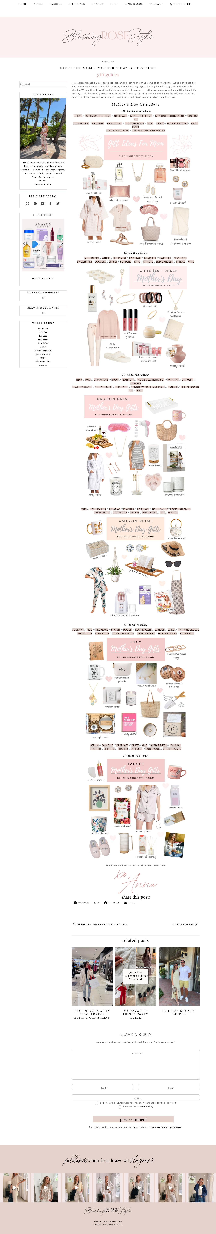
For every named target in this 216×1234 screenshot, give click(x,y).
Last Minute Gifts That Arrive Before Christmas (92, 1014)
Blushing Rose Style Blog (106, 1221)
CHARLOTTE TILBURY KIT (169, 115)
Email (171, 1088)
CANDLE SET (114, 123)
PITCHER (123, 748)
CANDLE (148, 261)
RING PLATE (102, 633)
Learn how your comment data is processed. (157, 1127)
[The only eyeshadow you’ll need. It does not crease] (46, 1188)
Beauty (98, 4)
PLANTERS (128, 379)
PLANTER (128, 509)
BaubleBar (43, 343)
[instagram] (28, 203)
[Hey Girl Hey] (43, 128)
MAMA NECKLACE (188, 629)
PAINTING (107, 745)
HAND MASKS (102, 512)
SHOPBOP (43, 339)
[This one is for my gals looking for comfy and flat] (201, 1188)
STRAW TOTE (101, 379)
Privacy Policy (145, 1106)
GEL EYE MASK (103, 387)
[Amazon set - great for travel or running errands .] (15, 1188)
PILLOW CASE (81, 123)
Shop (113, 4)
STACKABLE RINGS (123, 633)
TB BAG (78, 115)
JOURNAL (78, 629)
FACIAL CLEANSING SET (150, 379)
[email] (43, 203)
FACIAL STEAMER (180, 509)
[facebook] (50, 203)
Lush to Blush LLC (114, 1224)
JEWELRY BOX (98, 509)
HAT (162, 512)
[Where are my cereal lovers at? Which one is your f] (170, 1188)
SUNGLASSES (149, 512)
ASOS (43, 347)
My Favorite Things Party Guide (135, 1014)
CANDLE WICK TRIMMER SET (148, 387)
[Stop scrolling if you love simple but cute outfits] (139, 1188)
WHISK (106, 258)
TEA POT (173, 512)
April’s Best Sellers (183, 924)
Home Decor (133, 4)
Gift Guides (183, 4)
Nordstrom (43, 328)
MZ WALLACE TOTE (117, 130)
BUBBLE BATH (158, 745)
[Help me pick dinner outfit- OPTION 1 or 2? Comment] (108, 1188)
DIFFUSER (187, 379)
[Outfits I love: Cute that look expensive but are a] (77, 1188)
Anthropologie (43, 354)
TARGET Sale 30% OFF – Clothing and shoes (102, 924)
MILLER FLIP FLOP (177, 123)
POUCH (127, 629)
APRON (134, 512)
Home (23, 4)
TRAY (79, 379)
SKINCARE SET (164, 261)
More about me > (43, 184)
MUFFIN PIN (91, 258)
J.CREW (43, 332)
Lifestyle (77, 4)
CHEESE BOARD (146, 633)
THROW (180, 261)
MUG (88, 379)
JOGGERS (100, 261)
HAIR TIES (165, 258)
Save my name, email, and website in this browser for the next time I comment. (138, 1103)
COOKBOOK (120, 512)
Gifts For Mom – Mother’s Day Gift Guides (108, 68)
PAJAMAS (173, 379)
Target (43, 357)
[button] (24, 243)
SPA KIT (115, 629)
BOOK (115, 379)
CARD (171, 629)
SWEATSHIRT (84, 261)
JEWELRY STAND (82, 387)
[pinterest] (35, 203)
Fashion (56, 4)
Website (137, 1098)
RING (137, 261)
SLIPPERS (125, 261)
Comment (137, 1054)
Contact (156, 4)
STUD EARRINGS (134, 123)
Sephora (43, 336)
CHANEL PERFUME (141, 115)
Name (104, 1088)
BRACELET (150, 258)
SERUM (94, 745)
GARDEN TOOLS (167, 633)
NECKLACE (120, 115)
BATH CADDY (160, 509)
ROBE (150, 123)
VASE (191, 261)
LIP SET (113, 261)
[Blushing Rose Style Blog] (108, 1215)
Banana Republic (43, 350)
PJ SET (160, 123)
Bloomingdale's (43, 361)
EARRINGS (98, 123)
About (38, 4)
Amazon (43, 365)
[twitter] (58, 203)
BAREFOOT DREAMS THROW (148, 130)
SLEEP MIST (119, 258)
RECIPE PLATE (143, 629)
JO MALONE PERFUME (98, 115)
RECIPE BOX (187, 633)
